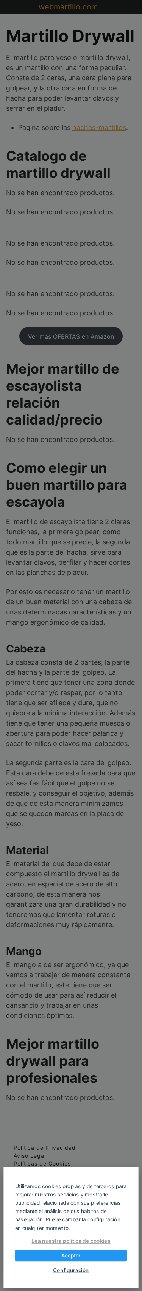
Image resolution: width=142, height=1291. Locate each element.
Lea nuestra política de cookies (70, 1241)
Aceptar (71, 1256)
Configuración (71, 1270)
